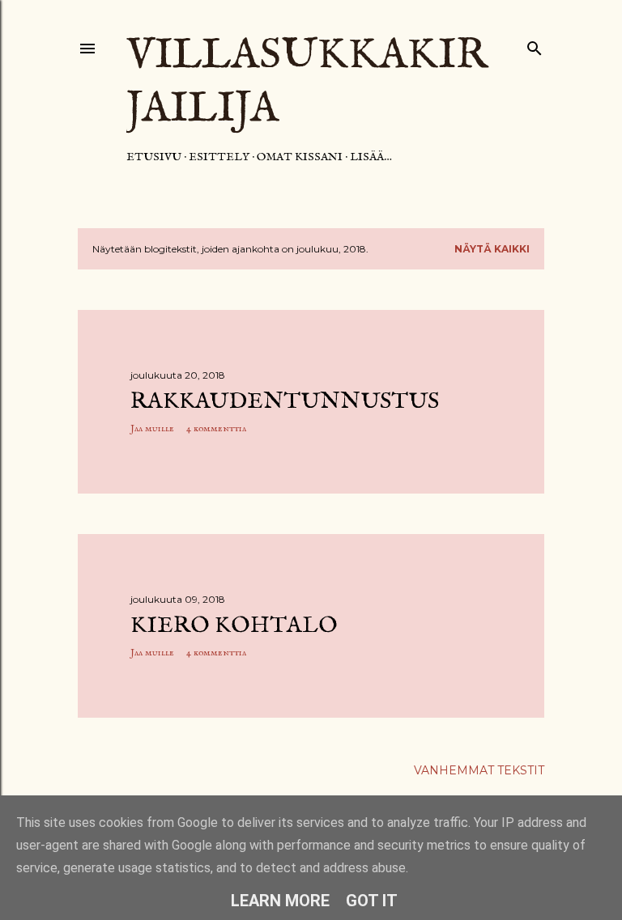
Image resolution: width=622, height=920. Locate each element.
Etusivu (153, 157)
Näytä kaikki (492, 249)
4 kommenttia (216, 428)
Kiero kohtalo (234, 626)
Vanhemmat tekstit (479, 770)
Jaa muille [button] (152, 428)
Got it (372, 900)
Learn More (280, 900)
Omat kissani (300, 157)
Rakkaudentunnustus (284, 402)
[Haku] (534, 45)
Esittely (219, 157)
